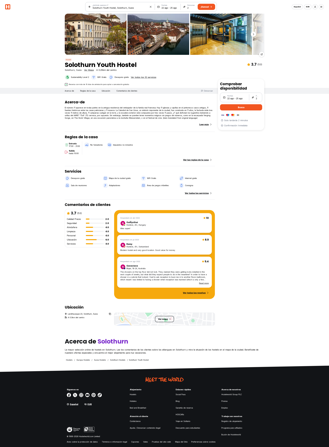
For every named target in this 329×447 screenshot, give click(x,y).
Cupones (135, 442)
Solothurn (70, 70)
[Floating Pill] (253, 34)
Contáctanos (135, 421)
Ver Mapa (89, 70)
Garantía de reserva (184, 408)
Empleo (224, 408)
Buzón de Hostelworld (231, 434)
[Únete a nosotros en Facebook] (69, 395)
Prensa (224, 401)
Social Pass (181, 394)
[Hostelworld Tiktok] (100, 395)
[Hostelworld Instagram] (81, 395)
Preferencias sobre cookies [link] (203, 442)
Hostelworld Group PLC (231, 394)
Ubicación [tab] (106, 91)
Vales (145, 442)
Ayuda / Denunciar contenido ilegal (145, 428)
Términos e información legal (114, 442)
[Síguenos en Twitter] (75, 395)
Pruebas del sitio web (161, 442)
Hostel (68, 60)
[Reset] (151, 7)
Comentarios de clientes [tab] (126, 91)
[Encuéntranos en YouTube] (87, 395)
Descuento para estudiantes (188, 428)
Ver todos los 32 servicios (143, 77)
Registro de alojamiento (231, 421)
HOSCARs (180, 414)
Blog (178, 401)
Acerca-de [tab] (69, 91)
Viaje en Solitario (183, 421)
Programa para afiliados (231, 428)
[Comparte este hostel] (261, 54)
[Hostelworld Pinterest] (94, 395)
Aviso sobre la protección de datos (82, 442)
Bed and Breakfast (138, 408)
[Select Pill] (315, 6)
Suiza (78, 70)
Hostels (133, 394)
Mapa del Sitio (181, 442)
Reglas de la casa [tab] (87, 91)
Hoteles (133, 401)
